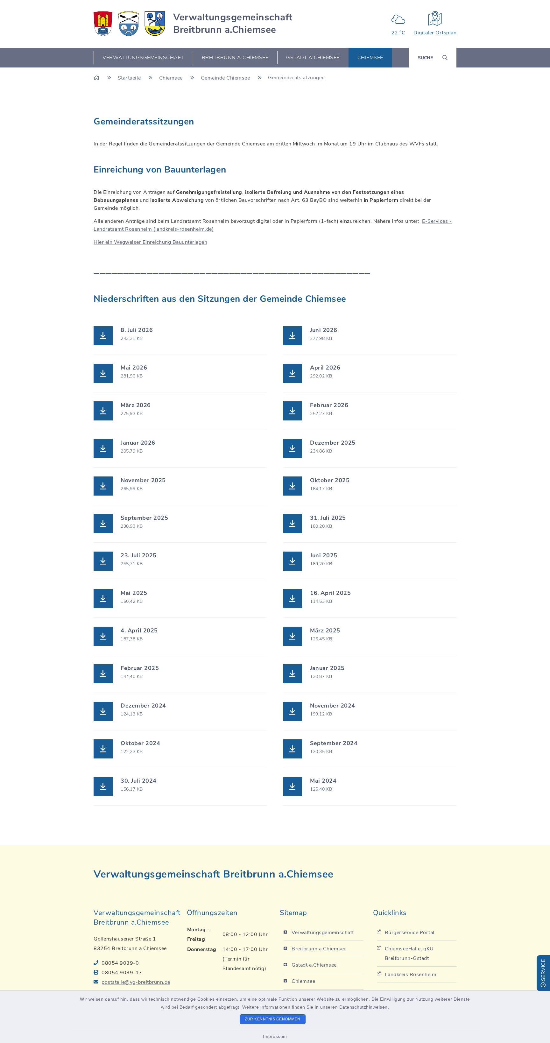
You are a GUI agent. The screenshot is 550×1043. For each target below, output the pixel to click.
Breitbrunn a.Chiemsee (319, 948)
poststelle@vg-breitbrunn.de (136, 982)
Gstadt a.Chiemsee (314, 965)
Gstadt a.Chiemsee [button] (313, 57)
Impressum (275, 1036)
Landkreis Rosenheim (411, 974)
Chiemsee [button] (370, 57)
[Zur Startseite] (97, 77)
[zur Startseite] (129, 23)
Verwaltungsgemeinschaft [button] (143, 57)
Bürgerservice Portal (409, 932)
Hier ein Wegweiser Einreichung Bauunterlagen (150, 242)
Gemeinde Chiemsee (226, 77)
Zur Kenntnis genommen (272, 1019)
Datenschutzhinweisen (363, 1007)
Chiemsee (171, 77)
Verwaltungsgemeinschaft (323, 932)
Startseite (130, 77)
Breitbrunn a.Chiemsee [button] (235, 57)
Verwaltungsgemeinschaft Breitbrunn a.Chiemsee (233, 23)
